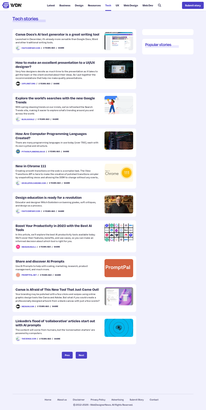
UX (117, 5)
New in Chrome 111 (31, 166)
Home (48, 399)
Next (81, 355)
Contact (154, 399)
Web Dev (148, 5)
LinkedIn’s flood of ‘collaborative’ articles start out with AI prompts (55, 323)
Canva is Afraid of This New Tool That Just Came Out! (57, 289)
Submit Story (137, 399)
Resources (94, 5)
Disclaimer (79, 399)
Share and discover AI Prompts (40, 261)
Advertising (117, 399)
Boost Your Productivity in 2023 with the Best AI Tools (54, 227)
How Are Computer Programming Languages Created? (51, 135)
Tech (108, 5)
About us (62, 399)
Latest (51, 5)
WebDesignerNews (100, 404)
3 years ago (49, 48)
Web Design (131, 5)
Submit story (193, 5)
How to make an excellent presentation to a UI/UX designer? (55, 64)
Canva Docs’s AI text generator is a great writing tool (57, 34)
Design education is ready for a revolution (49, 197)
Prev (67, 355)
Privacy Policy (98, 399)
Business (64, 5)
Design (79, 5)
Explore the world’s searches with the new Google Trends (55, 100)
